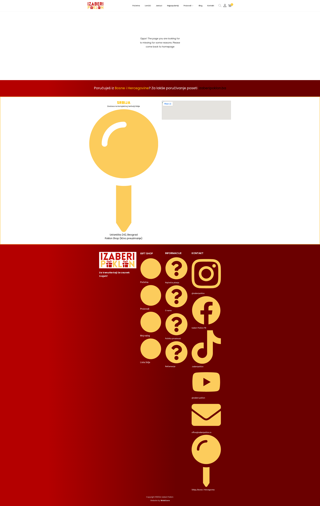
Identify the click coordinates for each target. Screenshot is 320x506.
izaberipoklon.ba (212, 88)
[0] (229, 5)
